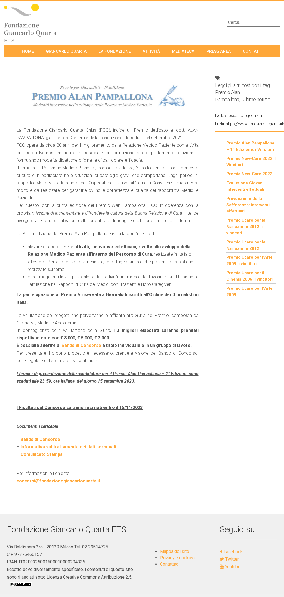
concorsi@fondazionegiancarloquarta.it (58, 481)
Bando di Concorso (81, 345)
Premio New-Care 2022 (249, 173)
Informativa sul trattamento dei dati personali (68, 446)
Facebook (232, 551)
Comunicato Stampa (42, 454)
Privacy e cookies (177, 557)
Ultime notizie (256, 99)
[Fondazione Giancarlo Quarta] (35, 23)
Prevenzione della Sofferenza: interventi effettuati (248, 205)
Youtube (232, 566)
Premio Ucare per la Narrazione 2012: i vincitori (245, 226)
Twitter (231, 559)
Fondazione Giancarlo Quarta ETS (66, 529)
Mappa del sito (174, 551)
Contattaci (169, 564)
